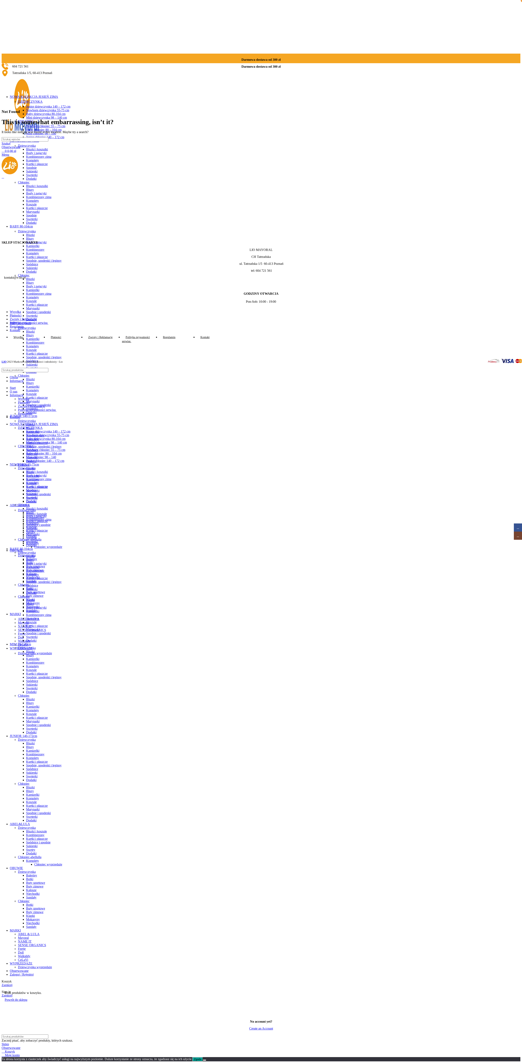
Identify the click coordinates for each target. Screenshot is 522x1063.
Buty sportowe (35, 882)
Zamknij (7, 985)
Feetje (22, 633)
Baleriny (31, 875)
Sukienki (32, 364)
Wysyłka (23, 399)
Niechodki (33, 893)
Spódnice (32, 585)
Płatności (24, 402)
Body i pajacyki (36, 475)
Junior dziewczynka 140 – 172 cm (48, 106)
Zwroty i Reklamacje (31, 406)
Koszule (31, 350)
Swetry (30, 849)
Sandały (31, 897)
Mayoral (23, 937)
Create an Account (261, 1028)
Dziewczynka (27, 328)
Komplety (32, 346)
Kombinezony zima (38, 479)
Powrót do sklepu (16, 999)
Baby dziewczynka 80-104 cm (45, 114)
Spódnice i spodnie (38, 842)
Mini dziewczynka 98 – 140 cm (46, 117)
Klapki (30, 915)
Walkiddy (24, 641)
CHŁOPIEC (26, 446)
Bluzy (30, 383)
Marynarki (33, 308)
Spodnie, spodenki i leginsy (44, 357)
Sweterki (32, 315)
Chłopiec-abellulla (29, 857)
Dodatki (31, 501)
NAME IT (25, 626)
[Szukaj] (515, 139)
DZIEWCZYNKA (30, 101)
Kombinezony (35, 571)
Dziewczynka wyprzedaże (35, 653)
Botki (29, 879)
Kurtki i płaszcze (37, 353)
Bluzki (30, 331)
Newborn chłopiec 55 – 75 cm (45, 126)
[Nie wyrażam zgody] (204, 1060)
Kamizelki (32, 386)
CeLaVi (23, 959)
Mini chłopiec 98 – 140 (41, 457)
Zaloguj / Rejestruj (22, 974)
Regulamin (25, 413)
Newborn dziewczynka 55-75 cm (47, 110)
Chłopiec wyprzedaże (48, 547)
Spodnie (31, 490)
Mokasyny (33, 919)
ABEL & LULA (29, 934)
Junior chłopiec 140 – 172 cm (45, 461)
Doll (21, 637)
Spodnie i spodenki (38, 312)
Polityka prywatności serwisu (37, 410)
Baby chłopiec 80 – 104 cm (44, 129)
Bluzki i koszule (36, 513)
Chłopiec (24, 375)
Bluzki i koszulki (37, 472)
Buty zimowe (34, 595)
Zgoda (197, 1059)
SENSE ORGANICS (32, 945)
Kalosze (31, 890)
